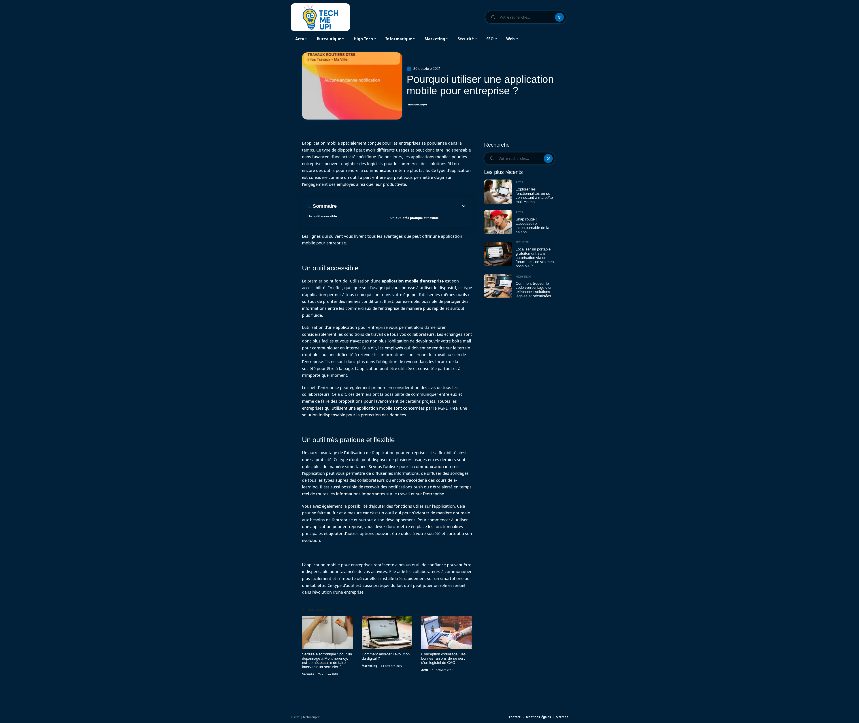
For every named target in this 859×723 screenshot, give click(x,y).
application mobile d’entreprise (413, 281)
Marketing (369, 666)
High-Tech (523, 276)
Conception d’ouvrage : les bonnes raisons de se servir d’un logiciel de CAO (444, 658)
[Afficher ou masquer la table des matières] (401, 206)
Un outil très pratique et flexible (414, 218)
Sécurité (308, 674)
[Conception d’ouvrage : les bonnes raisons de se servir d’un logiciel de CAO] (446, 633)
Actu (424, 670)
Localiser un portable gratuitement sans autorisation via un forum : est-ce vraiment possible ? (535, 257)
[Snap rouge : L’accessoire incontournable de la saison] (498, 222)
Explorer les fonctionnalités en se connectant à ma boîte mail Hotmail (534, 195)
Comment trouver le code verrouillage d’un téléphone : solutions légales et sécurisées (534, 289)
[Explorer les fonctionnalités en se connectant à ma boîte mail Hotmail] (498, 192)
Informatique (417, 104)
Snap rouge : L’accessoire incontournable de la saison (532, 225)
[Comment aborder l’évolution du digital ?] (387, 633)
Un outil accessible (322, 216)
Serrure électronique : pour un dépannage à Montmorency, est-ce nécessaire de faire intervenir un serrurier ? (327, 660)
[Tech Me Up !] (320, 17)
